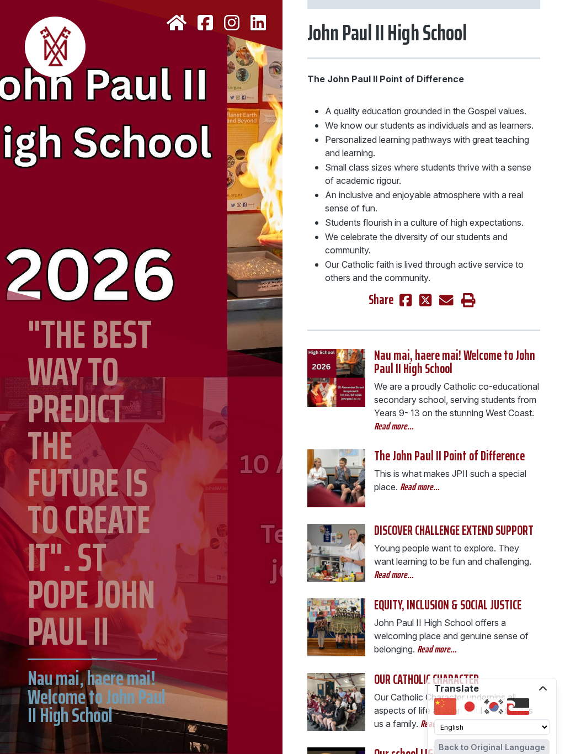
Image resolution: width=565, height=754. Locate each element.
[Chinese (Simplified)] (445, 706)
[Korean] (494, 706)
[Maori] (518, 706)
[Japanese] (470, 706)
